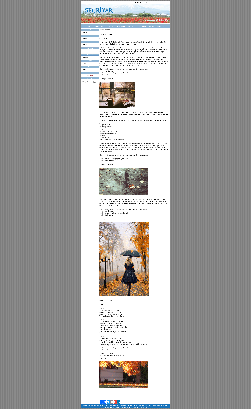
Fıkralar (144, 26)
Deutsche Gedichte (120, 26)
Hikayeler (85, 44)
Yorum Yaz (107, 397)
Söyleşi (84, 63)
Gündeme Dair (160, 26)
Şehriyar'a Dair (136, 26)
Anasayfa (90, 26)
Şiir (113, 26)
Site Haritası (90, 75)
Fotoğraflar (85, 57)
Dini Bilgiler (152, 26)
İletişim (84, 69)
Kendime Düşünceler (87, 51)
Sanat (128, 26)
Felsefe (103, 26)
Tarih (108, 26)
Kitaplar (85, 38)
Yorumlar (101, 397)
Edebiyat (97, 26)
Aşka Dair (85, 32)
